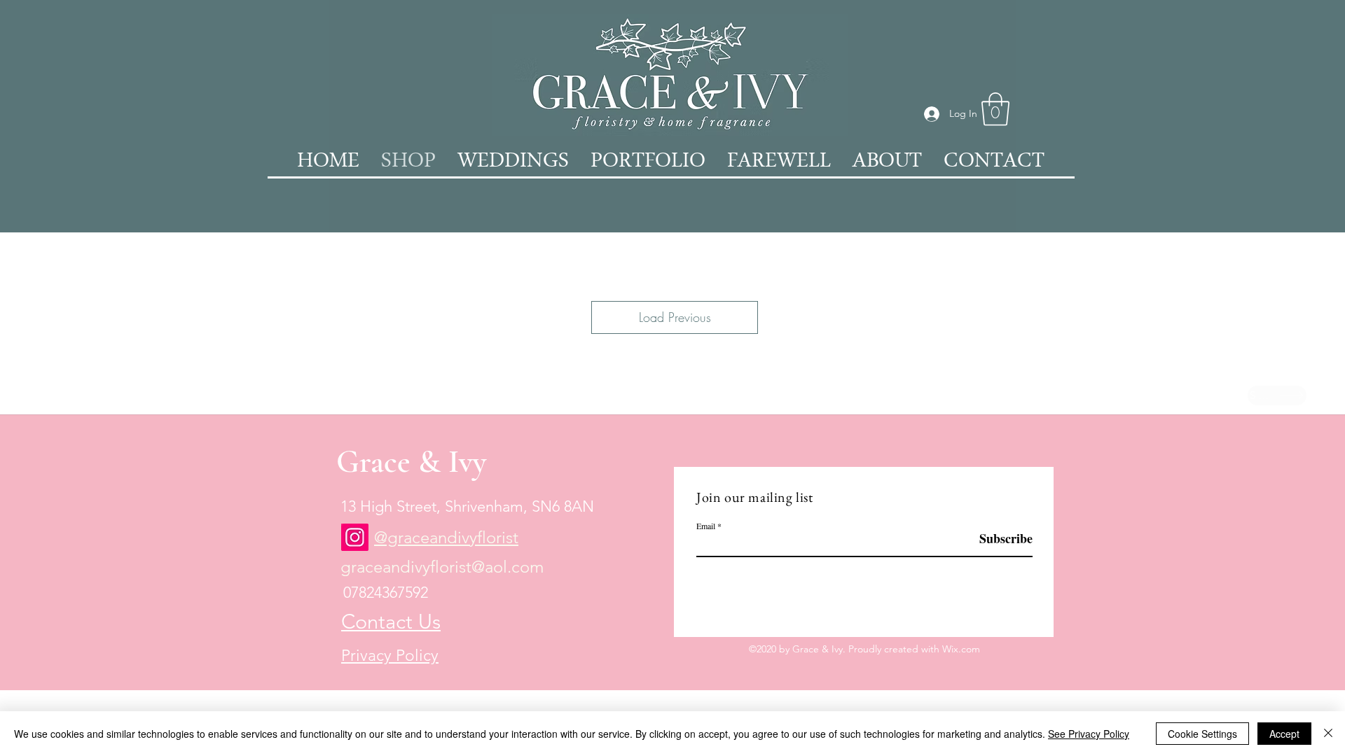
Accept (1284, 734)
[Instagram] (354, 537)
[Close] (1328, 733)
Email (705, 526)
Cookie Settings (1202, 734)
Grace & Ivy (411, 461)
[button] (995, 109)
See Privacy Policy (1088, 734)
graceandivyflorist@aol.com (442, 566)
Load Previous (675, 317)
